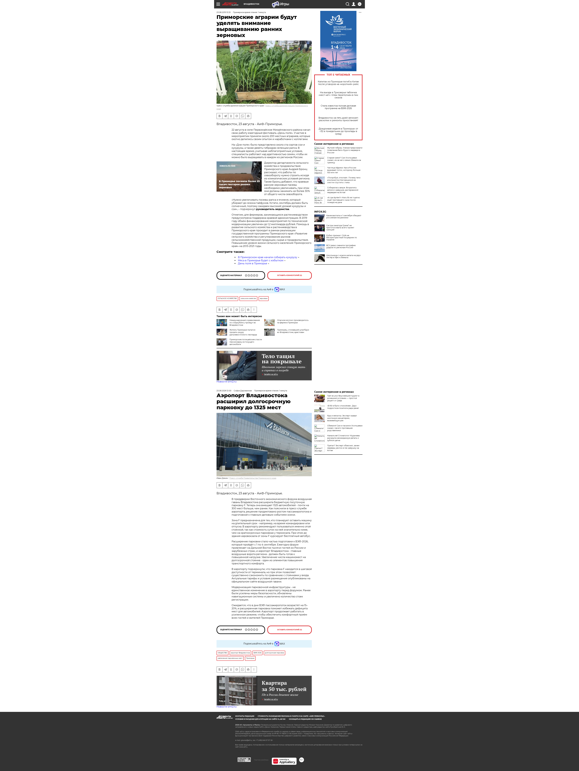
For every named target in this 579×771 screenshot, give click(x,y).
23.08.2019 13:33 (224, 12)
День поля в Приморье (252, 263)
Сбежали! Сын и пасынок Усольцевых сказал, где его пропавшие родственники (344, 428)
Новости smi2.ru (227, 381)
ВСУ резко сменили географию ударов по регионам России (341, 246)
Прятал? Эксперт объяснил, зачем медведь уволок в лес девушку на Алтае (343, 447)
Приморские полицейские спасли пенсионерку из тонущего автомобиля (245, 341)
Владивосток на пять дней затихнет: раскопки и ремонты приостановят (338, 119)
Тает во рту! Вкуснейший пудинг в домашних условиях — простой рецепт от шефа (343, 398)
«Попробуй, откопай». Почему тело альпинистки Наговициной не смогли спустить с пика (344, 180)
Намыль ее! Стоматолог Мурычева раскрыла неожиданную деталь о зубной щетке (343, 438)
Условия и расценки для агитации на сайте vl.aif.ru (260, 719)
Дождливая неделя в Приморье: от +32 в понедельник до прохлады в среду (338, 131)
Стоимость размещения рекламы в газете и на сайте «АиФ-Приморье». (291, 716)
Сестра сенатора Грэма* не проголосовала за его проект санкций (340, 227)
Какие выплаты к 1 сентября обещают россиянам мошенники (343, 217)
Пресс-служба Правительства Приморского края (252, 478)
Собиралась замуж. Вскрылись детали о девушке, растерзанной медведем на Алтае (342, 190)
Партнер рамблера (261, 760)
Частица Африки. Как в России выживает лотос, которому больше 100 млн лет (343, 170)
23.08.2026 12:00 (224, 390)
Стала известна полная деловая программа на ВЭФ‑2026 (338, 107)
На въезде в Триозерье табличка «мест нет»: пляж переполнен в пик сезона (338, 95)
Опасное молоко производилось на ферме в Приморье (292, 321)
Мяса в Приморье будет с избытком (260, 260)
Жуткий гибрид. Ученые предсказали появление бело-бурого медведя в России (344, 150)
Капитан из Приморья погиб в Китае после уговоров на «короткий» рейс (338, 83)
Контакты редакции (244, 716)
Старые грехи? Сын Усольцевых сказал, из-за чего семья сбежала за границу (344, 160)
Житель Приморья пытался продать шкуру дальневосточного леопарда (243, 332)
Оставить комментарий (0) (289, 275)
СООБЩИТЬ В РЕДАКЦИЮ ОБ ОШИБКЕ (305, 719)
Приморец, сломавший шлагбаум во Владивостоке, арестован (293, 331)
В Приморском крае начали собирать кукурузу (267, 257)
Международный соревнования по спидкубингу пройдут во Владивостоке (244, 322)
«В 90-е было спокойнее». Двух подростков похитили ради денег (343, 407)
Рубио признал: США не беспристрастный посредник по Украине (341, 237)
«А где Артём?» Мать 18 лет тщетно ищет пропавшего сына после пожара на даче (343, 199)
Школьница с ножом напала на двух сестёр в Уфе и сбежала (343, 256)
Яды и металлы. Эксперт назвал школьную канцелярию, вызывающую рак (342, 418)
